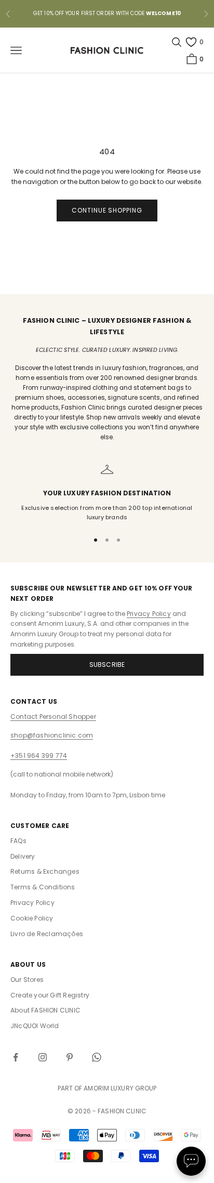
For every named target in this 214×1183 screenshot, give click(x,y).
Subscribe (107, 664)
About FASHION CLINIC (45, 1010)
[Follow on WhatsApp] (96, 1057)
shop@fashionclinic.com (51, 735)
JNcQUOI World (34, 1025)
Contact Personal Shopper (53, 716)
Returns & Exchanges (44, 871)
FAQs (18, 840)
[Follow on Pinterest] (69, 1057)
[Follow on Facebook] (15, 1057)
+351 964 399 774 (38, 755)
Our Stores (27, 979)
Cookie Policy (32, 918)
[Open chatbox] (191, 1161)
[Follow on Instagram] (42, 1057)
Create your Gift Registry (49, 995)
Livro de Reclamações (46, 933)
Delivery (22, 856)
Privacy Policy (149, 613)
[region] (107, 492)
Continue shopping (107, 210)
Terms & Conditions (42, 887)
